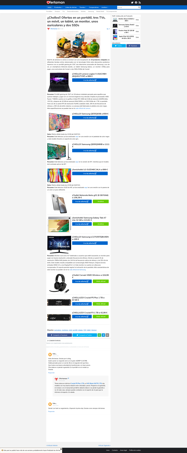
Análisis (101, 201)
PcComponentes (112, 11)
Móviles (83, 11)
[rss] (140, 3)
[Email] (107, 335)
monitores (65, 330)
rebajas (80, 330)
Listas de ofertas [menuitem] (71, 7)
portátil (75, 330)
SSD (84, 330)
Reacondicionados (73, 11)
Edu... (55, 354)
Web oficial (100, 281)
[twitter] (132, 3)
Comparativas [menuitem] (94, 7)
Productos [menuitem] (57, 7)
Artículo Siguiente (104, 445)
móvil (70, 330)
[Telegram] (103, 335)
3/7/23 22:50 (62, 380)
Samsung (91, 11)
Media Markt (100, 11)
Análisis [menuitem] (104, 7)
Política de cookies (135, 450)
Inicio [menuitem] (49, 7)
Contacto (115, 450)
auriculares (57, 330)
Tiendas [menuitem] (82, 7)
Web (137, 20)
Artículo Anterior (52, 445)
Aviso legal (123, 450)
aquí (77, 136)
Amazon (57, 11)
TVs (63, 11)
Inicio (107, 450)
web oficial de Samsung (77, 270)
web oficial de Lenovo (83, 108)
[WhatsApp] (99, 335)
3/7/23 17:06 (55, 355)
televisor (94, 330)
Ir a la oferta (89, 80)
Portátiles (49, 11)
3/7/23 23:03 (55, 405)
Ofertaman (63, 378)
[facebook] (136, 3)
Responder (51, 373)
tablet (89, 330)
